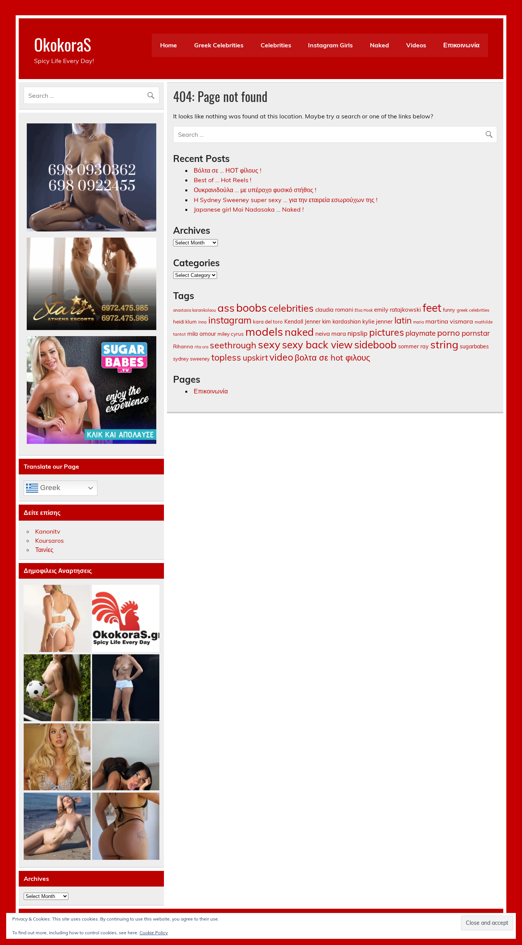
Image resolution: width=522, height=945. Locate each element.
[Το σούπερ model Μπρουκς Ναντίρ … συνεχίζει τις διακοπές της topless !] (125, 688)
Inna (202, 322)
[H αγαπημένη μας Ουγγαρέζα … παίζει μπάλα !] (57, 688)
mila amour (201, 333)
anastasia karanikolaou (194, 310)
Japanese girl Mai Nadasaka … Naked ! (249, 209)
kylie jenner (377, 321)
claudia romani (334, 309)
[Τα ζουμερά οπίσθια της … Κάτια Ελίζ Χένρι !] (125, 826)
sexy (269, 344)
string (444, 344)
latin (403, 320)
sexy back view (317, 344)
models (264, 331)
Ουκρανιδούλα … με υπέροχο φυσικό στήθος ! (255, 190)
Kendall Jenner (302, 321)
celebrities (291, 308)
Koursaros (49, 540)
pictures (386, 332)
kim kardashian (341, 321)
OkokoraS (62, 44)
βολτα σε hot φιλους (332, 357)
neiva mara (330, 333)
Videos (416, 45)
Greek (49, 488)
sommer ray (413, 346)
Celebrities (276, 45)
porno (448, 332)
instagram (229, 320)
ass (226, 307)
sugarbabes (474, 346)
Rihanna (183, 346)
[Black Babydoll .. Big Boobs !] (125, 757)
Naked (379, 45)
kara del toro (268, 322)
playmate (420, 333)
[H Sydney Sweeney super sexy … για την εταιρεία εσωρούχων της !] (57, 757)
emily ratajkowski (397, 309)
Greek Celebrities (218, 45)
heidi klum (185, 322)
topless (226, 357)
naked (299, 331)
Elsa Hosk (364, 310)
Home (168, 45)
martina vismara (449, 321)
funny (449, 310)
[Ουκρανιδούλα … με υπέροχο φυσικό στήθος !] (57, 826)
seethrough (233, 345)
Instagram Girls (330, 45)
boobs (251, 307)
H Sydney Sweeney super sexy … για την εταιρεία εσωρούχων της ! (286, 200)
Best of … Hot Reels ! (222, 180)
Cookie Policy (153, 932)
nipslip (357, 333)
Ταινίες (44, 549)
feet (432, 307)
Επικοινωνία (461, 45)
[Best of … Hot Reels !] (125, 618)
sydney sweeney (191, 359)
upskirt (255, 357)
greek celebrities (473, 310)
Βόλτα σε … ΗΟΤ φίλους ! (227, 170)
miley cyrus (230, 334)
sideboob (375, 344)
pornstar (476, 333)
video (281, 357)
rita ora (201, 347)
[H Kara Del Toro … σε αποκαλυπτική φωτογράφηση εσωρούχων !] (57, 618)
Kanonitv (47, 531)
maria (418, 322)
